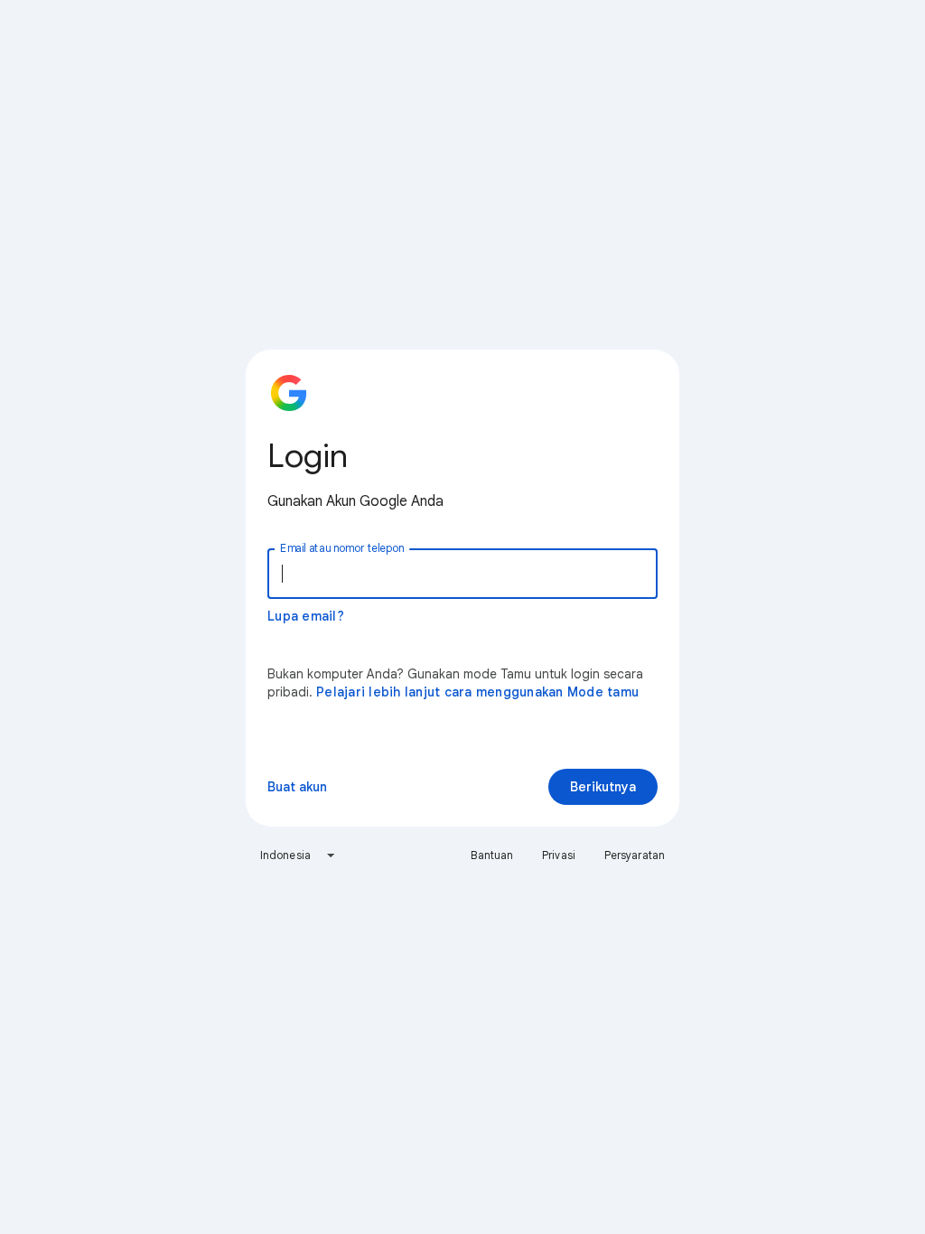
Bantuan (492, 855)
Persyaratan (634, 855)
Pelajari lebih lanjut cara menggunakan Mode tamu (477, 692)
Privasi (558, 855)
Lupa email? (305, 616)
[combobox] (298, 855)
